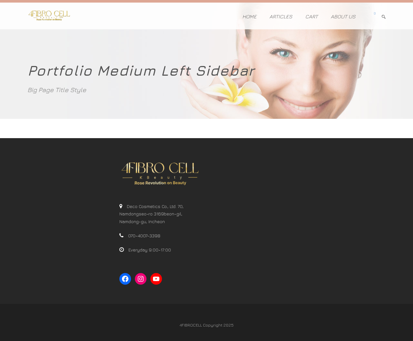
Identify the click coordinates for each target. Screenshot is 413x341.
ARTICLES (280, 16)
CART (311, 16)
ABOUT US (343, 16)
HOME (249, 16)
